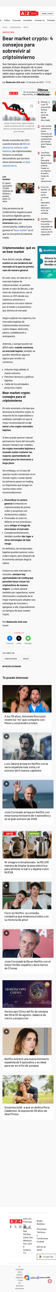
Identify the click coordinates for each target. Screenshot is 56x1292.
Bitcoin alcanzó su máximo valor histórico (16, 148)
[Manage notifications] (50, 1281)
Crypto (4, 27)
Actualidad (27, 20)
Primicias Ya (40, 20)
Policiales (51, 20)
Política (7, 20)
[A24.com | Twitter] (15, 1226)
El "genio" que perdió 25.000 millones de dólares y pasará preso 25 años (7, 192)
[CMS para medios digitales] (43, 1277)
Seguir (5, 625)
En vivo (34, 13)
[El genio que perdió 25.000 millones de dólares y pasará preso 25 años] (25, 188)
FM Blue (27, 1234)
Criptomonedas (15, 27)
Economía (17, 20)
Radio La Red (47, 13)
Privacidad (41, 1229)
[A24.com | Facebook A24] (11, 1226)
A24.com (27, 1219)
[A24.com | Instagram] (20, 1226)
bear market (20, 230)
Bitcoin (26, 27)
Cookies (40, 1241)
